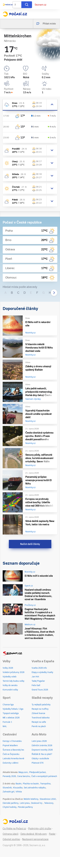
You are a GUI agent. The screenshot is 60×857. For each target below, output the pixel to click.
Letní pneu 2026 (39, 741)
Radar (52, 834)
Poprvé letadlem (10, 745)
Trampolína (45, 783)
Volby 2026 (8, 668)
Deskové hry (37, 803)
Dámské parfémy (10, 803)
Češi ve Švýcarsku (11, 754)
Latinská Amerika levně (13, 758)
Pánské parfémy (25, 807)
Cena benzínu (23, 776)
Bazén (19, 783)
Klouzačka (17, 788)
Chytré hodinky (9, 807)
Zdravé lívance (38, 713)
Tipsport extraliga (11, 713)
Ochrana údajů (10, 834)
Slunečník (7, 788)
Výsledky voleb (9, 676)
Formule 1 (7, 722)
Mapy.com (23, 772)
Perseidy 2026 (9, 776)
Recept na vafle (39, 722)
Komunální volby (10, 690)
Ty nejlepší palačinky (41, 704)
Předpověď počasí (37, 772)
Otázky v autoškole (40, 758)
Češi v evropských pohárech (44, 776)
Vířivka (19, 792)
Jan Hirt (35, 676)
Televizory (48, 803)
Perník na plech (39, 726)
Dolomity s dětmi (10, 763)
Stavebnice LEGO (48, 799)
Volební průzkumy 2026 (13, 672)
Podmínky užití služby (39, 828)
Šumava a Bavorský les (13, 750)
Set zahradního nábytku (35, 788)
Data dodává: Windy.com (33, 834)
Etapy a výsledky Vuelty (42, 672)
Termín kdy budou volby (13, 681)
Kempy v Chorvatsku (12, 741)
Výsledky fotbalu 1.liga (13, 709)
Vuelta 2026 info (39, 668)
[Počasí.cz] (15, 14)
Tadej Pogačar (38, 681)
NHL (5, 726)
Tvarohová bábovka (41, 718)
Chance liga (8, 704)
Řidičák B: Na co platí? (42, 754)
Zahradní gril (8, 792)
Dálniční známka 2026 (42, 745)
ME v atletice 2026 (11, 718)
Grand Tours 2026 (40, 690)
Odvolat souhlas (11, 839)
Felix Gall (36, 685)
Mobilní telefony (31, 799)
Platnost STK (38, 763)
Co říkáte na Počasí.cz (14, 828)
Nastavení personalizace (35, 839)
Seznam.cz (40, 4)
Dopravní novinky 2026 (42, 750)
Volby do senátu (10, 685)
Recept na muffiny (40, 709)
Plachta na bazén (31, 783)
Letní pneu (25, 803)
